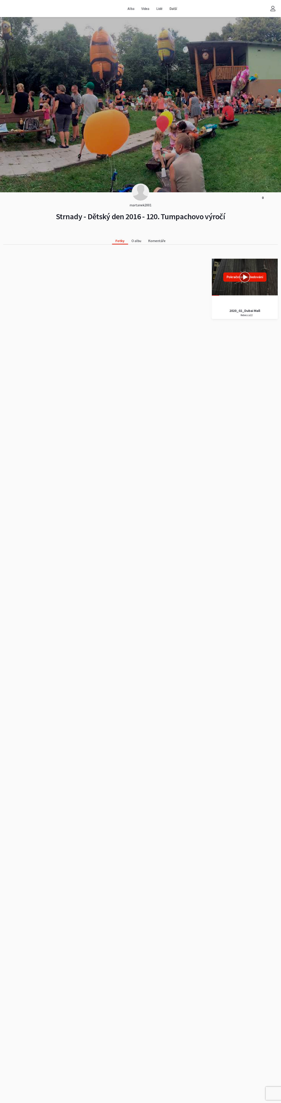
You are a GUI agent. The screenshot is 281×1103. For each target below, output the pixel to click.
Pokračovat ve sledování (245, 277)
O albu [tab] (136, 241)
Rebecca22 (246, 315)
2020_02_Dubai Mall (244, 310)
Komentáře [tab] (157, 241)
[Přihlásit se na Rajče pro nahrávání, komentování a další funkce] (273, 8)
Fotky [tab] (119, 241)
